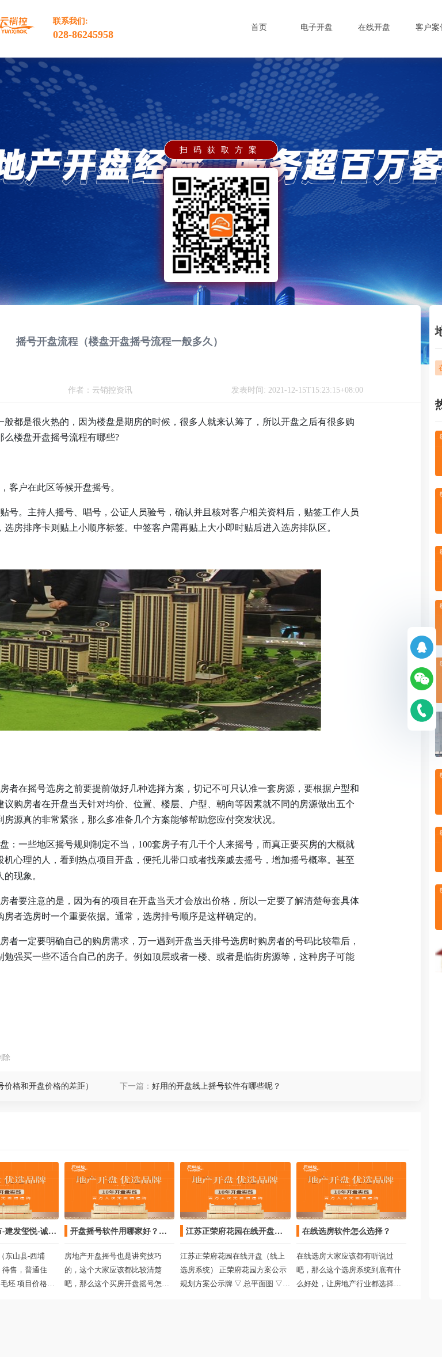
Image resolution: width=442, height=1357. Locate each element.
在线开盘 (374, 27)
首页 (259, 27)
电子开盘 (316, 27)
